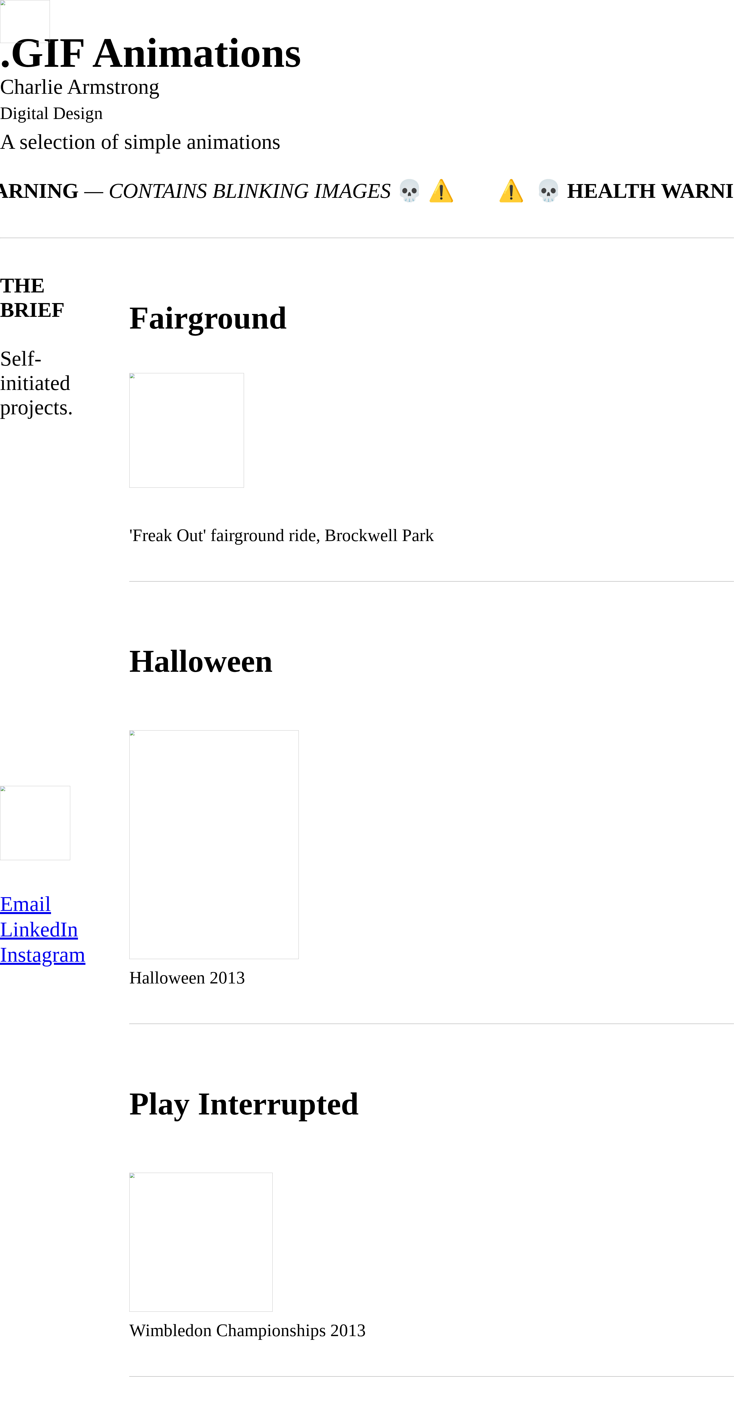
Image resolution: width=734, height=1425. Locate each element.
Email (25, 903)
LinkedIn (39, 929)
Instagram (42, 954)
